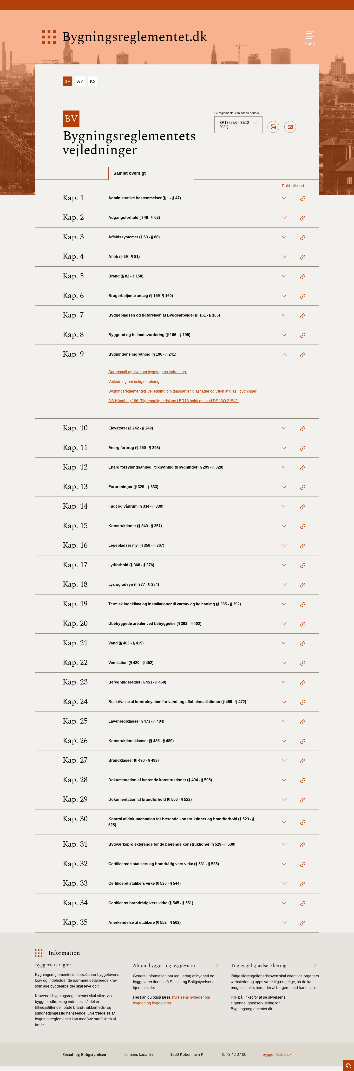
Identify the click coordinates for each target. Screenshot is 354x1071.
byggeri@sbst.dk (277, 1054)
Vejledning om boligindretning (133, 382)
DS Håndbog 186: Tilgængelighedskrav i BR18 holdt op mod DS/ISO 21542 (173, 401)
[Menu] (308, 35)
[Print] (273, 127)
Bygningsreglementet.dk (134, 37)
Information (64, 953)
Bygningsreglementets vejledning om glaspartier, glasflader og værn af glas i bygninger (182, 391)
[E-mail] (290, 127)
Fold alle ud (293, 185)
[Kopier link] (303, 199)
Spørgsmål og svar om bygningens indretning (147, 372)
